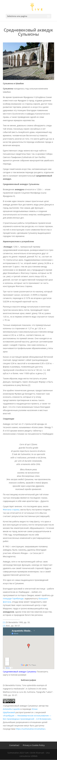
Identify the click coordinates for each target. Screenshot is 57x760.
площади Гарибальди (13, 598)
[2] (4, 625)
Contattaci (14, 745)
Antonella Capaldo (11, 709)
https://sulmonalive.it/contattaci (30, 729)
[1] (4, 622)
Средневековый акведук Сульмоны (19, 671)
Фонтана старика (11, 509)
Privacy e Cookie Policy (34, 745)
